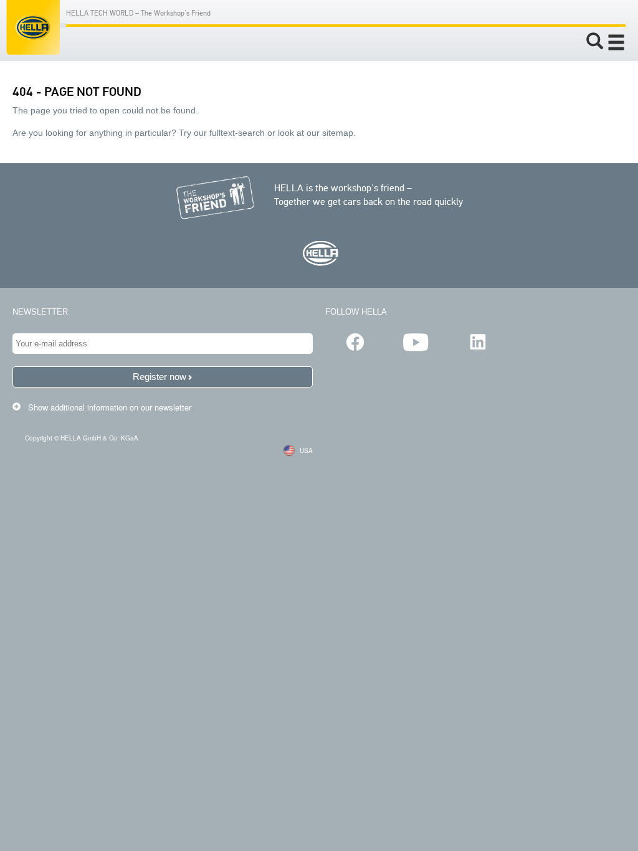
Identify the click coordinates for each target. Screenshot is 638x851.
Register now (159, 376)
